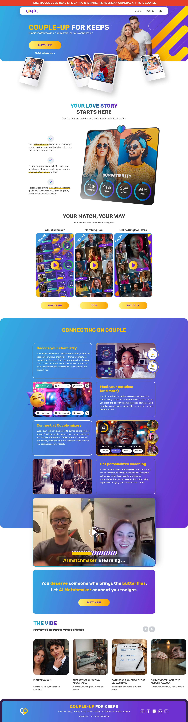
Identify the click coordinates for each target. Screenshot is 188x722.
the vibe (45, 623)
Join (94, 305)
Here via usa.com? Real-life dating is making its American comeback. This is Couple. (94, 2)
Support (126, 711)
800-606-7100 (86, 716)
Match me (45, 45)
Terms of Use (93, 711)
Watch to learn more (45, 53)
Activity (150, 11)
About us (62, 711)
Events (138, 11)
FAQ (70, 711)
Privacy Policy (80, 711)
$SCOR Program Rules (110, 711)
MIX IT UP (133, 305)
